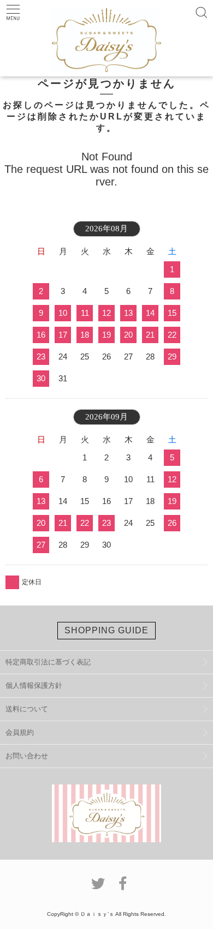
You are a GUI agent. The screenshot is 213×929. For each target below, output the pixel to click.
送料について (26, 709)
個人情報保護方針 (33, 685)
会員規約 (19, 732)
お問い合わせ (26, 756)
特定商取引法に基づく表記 (48, 662)
